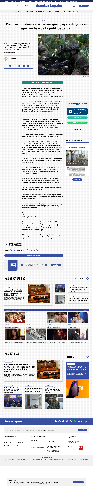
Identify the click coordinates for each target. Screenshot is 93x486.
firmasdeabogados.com (56, 459)
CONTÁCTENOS (35, 440)
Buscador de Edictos (70, 11)
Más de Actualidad (14, 278)
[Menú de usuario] (74, 5)
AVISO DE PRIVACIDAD (52, 444)
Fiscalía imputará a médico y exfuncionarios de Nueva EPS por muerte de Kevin (78, 300)
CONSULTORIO (29, 11)
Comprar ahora (77, 117)
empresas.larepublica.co (38, 459)
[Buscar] (12, 6)
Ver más (76, 179)
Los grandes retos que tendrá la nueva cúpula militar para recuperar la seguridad (52, 390)
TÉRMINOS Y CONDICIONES (37, 447)
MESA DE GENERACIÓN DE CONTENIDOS (52, 440)
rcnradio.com (84, 459)
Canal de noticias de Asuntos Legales (44, 82)
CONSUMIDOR (40, 11)
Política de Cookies (43, 484)
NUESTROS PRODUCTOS (37, 444)
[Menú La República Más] (5, 6)
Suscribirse (84, 6)
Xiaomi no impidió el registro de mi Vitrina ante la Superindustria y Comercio (77, 367)
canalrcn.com (72, 459)
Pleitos (70, 357)
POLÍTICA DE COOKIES (36, 451)
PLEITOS (49, 11)
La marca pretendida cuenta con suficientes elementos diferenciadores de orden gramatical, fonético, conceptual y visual (76, 374)
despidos (22, 1)
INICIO (6, 440)
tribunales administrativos (72, 1)
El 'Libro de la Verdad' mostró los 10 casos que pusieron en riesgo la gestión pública (78, 289)
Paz (34, 250)
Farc (7, 250)
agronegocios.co (22, 459)
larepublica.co (9, 459)
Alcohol (30, 1)
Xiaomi (61, 1)
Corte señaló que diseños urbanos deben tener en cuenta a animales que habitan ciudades (13, 292)
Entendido (78, 482)
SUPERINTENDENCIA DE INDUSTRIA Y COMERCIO (53, 451)
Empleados (14, 1)
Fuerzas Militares (21, 250)
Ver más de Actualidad (80, 278)
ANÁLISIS (57, 11)
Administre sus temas (34, 255)
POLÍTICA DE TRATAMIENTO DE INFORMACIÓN (54, 447)
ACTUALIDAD (18, 11)
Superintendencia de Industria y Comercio (45, 1)
